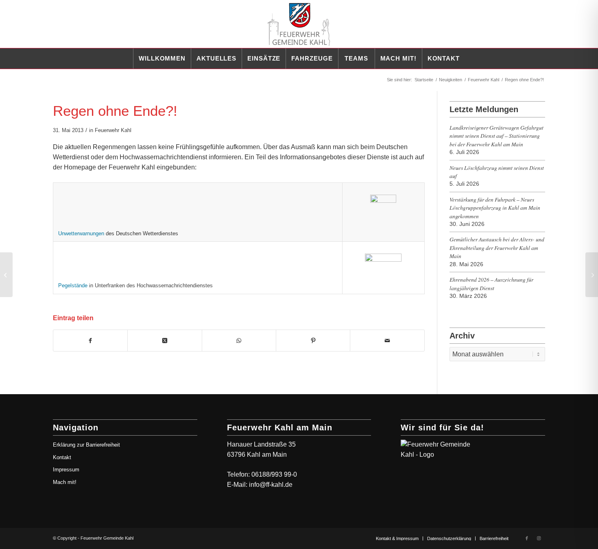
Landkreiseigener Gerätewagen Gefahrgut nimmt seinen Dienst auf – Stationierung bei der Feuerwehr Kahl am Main (496, 136)
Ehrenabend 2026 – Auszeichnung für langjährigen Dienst (491, 283)
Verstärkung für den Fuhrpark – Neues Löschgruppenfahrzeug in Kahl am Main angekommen (495, 207)
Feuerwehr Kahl (113, 130)
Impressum (66, 470)
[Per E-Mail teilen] (387, 340)
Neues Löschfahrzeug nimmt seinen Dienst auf (497, 172)
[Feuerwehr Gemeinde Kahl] (299, 24)
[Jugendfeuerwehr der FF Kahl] (6, 274)
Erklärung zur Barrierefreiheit (86, 445)
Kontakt (62, 457)
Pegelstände (72, 285)
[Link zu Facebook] (527, 538)
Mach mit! (64, 482)
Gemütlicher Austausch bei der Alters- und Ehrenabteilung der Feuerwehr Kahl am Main (497, 247)
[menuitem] (162, 58)
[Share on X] (164, 340)
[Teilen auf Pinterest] (313, 340)
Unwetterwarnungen (81, 233)
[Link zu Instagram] (539, 538)
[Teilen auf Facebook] (90, 340)
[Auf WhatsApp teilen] (239, 340)
